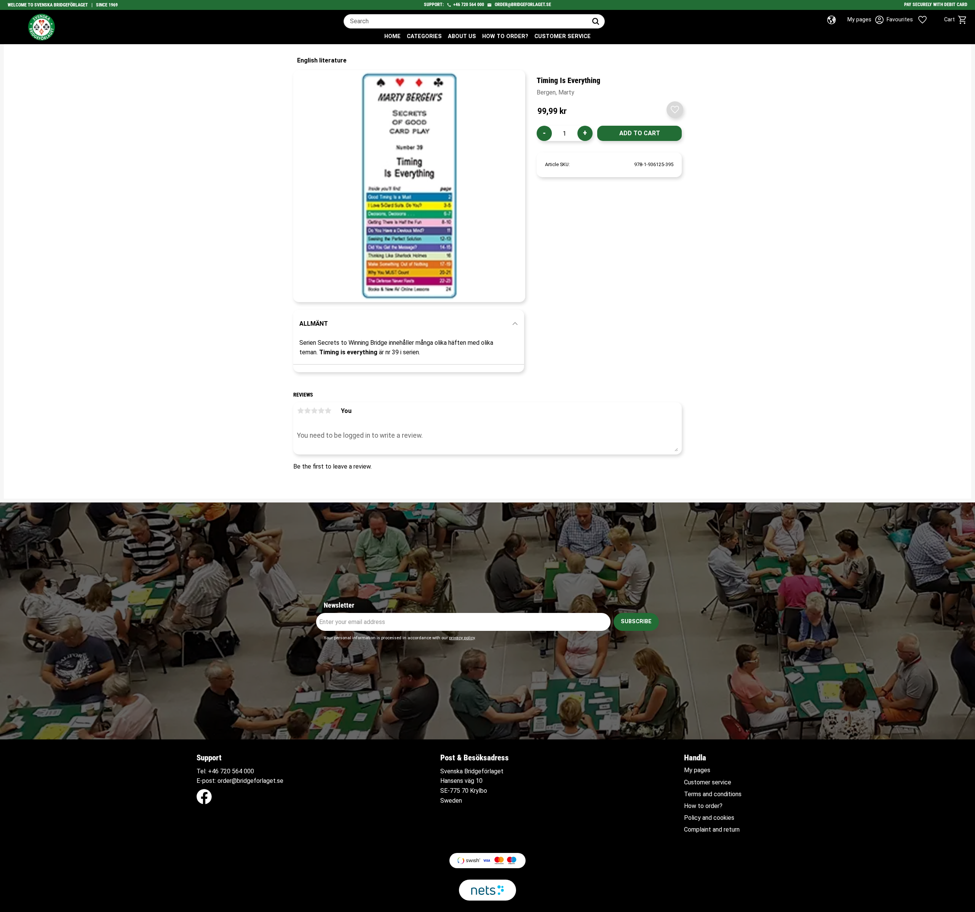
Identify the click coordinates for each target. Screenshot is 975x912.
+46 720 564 (225, 771)
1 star (300, 410)
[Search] (595, 21)
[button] (913, 20)
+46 (456, 4)
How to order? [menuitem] (505, 36)
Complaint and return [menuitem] (712, 829)
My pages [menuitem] (697, 770)
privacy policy (462, 637)
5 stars (327, 410)
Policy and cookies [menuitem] (709, 817)
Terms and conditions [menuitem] (713, 794)
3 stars (314, 410)
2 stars (307, 410)
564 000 (476, 4)
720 (464, 4)
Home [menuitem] (392, 36)
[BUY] (639, 133)
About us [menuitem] (462, 36)
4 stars (321, 410)
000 (249, 771)
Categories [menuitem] (424, 36)
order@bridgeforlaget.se (523, 4)
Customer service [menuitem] (562, 36)
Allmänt (313, 323)
